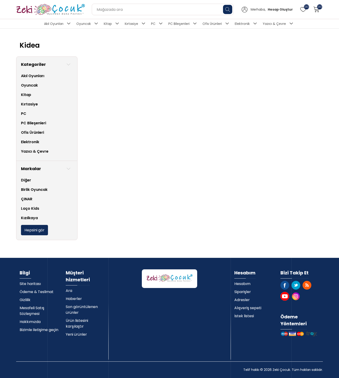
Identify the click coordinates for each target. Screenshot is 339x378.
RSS (307, 285)
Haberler (74, 298)
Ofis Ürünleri (212, 23)
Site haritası (30, 283)
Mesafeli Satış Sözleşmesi (32, 310)
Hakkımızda (30, 321)
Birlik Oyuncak (34, 189)
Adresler (242, 299)
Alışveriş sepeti (247, 308)
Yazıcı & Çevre (274, 23)
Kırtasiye (131, 23)
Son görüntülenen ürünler (82, 309)
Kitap (108, 23)
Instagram (295, 296)
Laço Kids (30, 208)
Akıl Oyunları (53, 23)
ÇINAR (26, 199)
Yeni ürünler (76, 334)
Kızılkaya (29, 218)
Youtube (284, 296)
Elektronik (242, 23)
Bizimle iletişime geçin (39, 329)
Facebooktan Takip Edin (284, 285)
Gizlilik (25, 299)
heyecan (295, 285)
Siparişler (242, 291)
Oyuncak (83, 23)
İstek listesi (244, 316)
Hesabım (242, 283)
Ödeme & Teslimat (37, 291)
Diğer (26, 180)
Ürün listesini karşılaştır (77, 323)
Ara (69, 290)
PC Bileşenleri (179, 23)
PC (153, 23)
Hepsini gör (34, 230)
